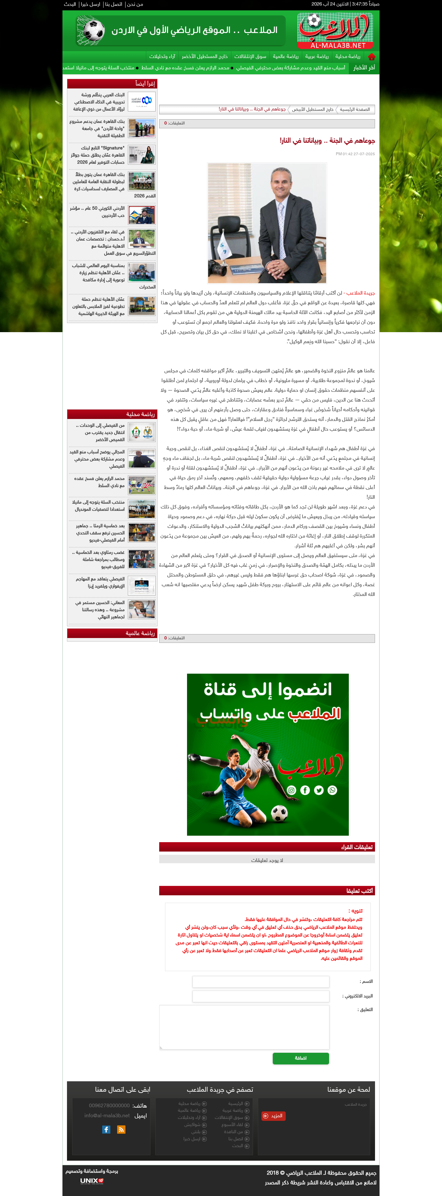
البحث (70, 5)
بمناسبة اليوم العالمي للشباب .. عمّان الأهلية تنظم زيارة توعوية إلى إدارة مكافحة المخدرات (114, 276)
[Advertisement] (409, 172)
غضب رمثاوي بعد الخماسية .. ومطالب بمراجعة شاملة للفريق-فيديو (98, 560)
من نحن (135, 5)
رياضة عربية (317, 57)
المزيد (276, 1116)
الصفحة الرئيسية (355, 109)
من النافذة (233, 1132)
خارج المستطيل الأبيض (313, 109)
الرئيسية (235, 1104)
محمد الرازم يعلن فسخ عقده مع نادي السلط (220, 68)
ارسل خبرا (90, 5)
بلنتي (195, 1132)
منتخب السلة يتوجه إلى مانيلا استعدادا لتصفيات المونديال (111, 68)
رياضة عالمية (286, 57)
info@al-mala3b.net (107, 1116)
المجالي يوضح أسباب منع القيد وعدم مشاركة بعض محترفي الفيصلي (340, 68)
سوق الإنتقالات (250, 57)
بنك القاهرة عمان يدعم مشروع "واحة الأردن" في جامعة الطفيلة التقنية (97, 129)
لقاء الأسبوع (232, 1125)
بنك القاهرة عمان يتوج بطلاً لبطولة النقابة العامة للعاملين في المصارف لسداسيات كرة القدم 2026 (114, 185)
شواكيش (192, 1125)
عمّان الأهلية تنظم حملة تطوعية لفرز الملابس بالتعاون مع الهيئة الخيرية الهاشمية (98, 307)
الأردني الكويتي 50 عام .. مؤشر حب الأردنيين (97, 212)
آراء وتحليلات (162, 57)
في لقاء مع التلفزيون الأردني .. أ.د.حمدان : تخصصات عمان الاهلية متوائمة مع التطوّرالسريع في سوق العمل (113, 242)
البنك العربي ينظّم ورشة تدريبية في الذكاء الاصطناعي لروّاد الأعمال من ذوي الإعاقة (99, 102)
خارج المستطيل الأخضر (205, 57)
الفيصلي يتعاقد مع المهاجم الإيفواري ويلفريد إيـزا (100, 582)
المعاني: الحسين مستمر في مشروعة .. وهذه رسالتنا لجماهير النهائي (100, 610)
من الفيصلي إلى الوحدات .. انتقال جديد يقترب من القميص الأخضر (100, 433)
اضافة (300, 1058)
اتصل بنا (113, 5)
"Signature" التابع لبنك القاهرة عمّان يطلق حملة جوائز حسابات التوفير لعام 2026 (98, 155)
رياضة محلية (348, 57)
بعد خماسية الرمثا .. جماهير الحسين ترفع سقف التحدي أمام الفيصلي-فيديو (100, 533)
